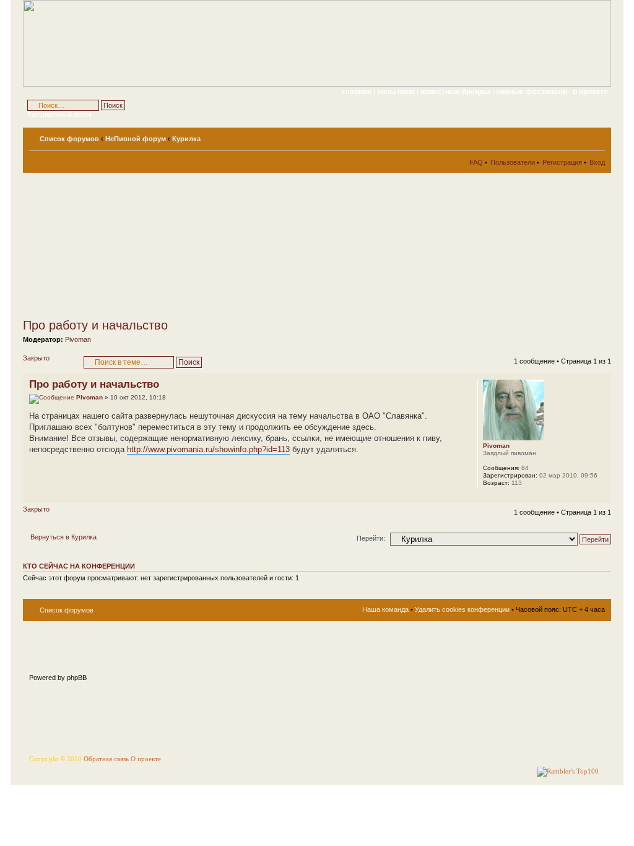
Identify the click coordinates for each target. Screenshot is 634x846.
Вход (597, 162)
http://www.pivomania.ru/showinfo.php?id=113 (208, 449)
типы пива (397, 91)
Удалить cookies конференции (462, 609)
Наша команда (385, 609)
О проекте (146, 759)
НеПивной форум (135, 138)
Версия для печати (577, 136)
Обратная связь (106, 759)
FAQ (476, 162)
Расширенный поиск (59, 114)
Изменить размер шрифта (596, 136)
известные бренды (456, 91)
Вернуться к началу (601, 496)
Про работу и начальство (95, 325)
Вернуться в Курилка (63, 537)
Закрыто (36, 358)
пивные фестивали (532, 91)
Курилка (186, 138)
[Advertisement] (134, 245)
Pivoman (78, 339)
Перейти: (371, 538)
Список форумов (69, 138)
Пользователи (512, 162)
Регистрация (562, 162)
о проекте (590, 91)
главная (356, 91)
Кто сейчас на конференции (79, 566)
